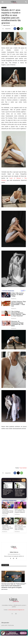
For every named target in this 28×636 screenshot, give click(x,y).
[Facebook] (14, 28)
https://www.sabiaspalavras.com (14, 554)
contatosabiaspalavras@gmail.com (16, 609)
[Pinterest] (17, 558)
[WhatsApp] (21, 28)
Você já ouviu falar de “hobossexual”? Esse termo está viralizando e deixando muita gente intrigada (13, 585)
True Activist (23, 468)
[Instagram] (14, 558)
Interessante (4, 7)
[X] (18, 28)
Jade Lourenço (4, 589)
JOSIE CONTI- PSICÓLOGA (7, 625)
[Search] (26, 2)
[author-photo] (14, 550)
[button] (2, 2)
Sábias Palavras (6, 25)
